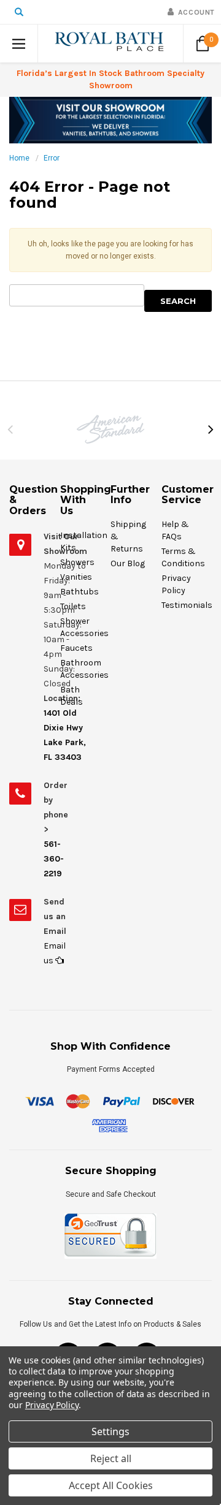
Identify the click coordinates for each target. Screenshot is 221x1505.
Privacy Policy (52, 1405)
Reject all (110, 1458)
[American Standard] (110, 429)
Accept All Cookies (111, 1485)
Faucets (76, 648)
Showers (77, 562)
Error (52, 158)
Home (19, 158)
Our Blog (127, 563)
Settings (110, 1431)
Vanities (76, 577)
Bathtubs (79, 591)
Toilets (73, 606)
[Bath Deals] (110, 119)
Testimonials (186, 605)
